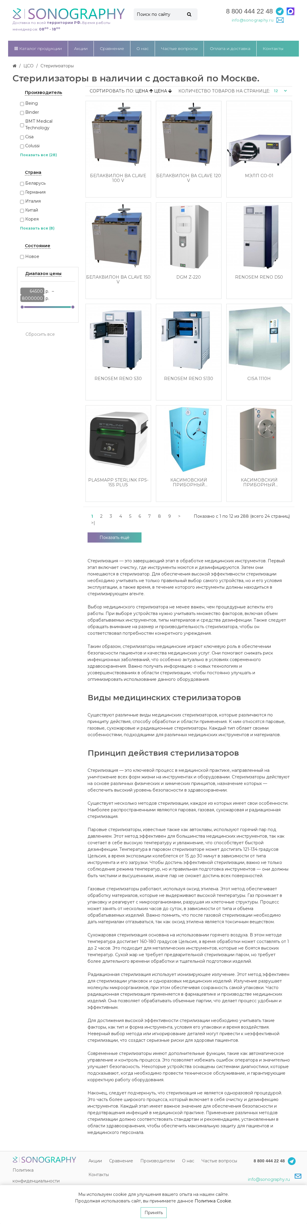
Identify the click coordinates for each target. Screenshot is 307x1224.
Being (31, 103)
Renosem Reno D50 (259, 277)
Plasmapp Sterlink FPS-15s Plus (118, 482)
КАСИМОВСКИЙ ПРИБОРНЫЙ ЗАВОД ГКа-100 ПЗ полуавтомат (188, 482)
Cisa (29, 136)
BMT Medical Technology (38, 124)
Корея (32, 219)
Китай (31, 210)
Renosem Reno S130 (188, 378)
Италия (33, 201)
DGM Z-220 (188, 277)
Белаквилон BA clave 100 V (118, 178)
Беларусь (35, 183)
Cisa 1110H (259, 378)
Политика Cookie (213, 1201)
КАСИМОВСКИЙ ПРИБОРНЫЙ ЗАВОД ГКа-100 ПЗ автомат (259, 482)
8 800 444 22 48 (249, 11)
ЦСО (28, 66)
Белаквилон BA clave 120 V (188, 178)
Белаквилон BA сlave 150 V (118, 279)
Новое (32, 256)
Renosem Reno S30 (118, 378)
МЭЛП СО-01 (259, 176)
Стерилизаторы (57, 66)
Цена (142, 91)
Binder (32, 112)
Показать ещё (115, 537)
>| (93, 523)
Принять (154, 1212)
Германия (35, 192)
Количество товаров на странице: (224, 91)
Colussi (32, 145)
